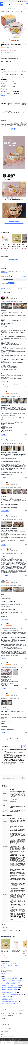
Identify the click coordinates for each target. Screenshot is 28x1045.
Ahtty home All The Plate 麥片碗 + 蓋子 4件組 (11, 985)
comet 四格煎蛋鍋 (5, 996)
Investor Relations (10, 1009)
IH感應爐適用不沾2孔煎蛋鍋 (7, 998)
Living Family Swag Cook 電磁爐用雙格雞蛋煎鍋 (11, 980)
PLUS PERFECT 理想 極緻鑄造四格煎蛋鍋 (10, 987)
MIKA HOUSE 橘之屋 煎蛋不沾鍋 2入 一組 (10, 991)
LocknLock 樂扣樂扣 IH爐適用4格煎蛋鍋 (10, 989)
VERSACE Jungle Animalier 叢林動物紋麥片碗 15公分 (12, 994)
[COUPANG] (5, 1025)
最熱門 (3, 289)
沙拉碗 (18, 963)
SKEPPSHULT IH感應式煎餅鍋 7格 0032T (10, 978)
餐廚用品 (7, 11)
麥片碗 (22, 11)
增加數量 (2, 66)
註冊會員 (21, 1)
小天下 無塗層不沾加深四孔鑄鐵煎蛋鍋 (9, 1001)
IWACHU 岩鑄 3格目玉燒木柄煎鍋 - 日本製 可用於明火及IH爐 (13, 982)
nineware (3, 973)
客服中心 (25, 1)
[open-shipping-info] (13, 58)
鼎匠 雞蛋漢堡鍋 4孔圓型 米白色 (8, 999)
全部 (2, 8)
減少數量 (10, 66)
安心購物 (3, 1013)
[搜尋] (25, 8)
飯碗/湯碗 (3, 963)
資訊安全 (8, 1013)
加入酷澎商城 (3, 1015)
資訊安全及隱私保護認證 (17, 1013)
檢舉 (22, 777)
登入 (18, 1)
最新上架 (7, 289)
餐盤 (12, 965)
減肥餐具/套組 (17, 965)
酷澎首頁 (3, 11)
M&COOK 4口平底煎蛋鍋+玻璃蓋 (8, 1003)
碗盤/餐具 (17, 11)
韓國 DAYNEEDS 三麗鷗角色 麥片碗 (9, 992)
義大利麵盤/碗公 (13, 963)
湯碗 (9, 965)
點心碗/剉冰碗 (4, 965)
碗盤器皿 (12, 11)
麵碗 (7, 963)
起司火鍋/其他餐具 (4, 967)
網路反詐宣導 (10, 1015)
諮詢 (24, 746)
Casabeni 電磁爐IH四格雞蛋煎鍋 (8, 983)
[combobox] (22, 289)
